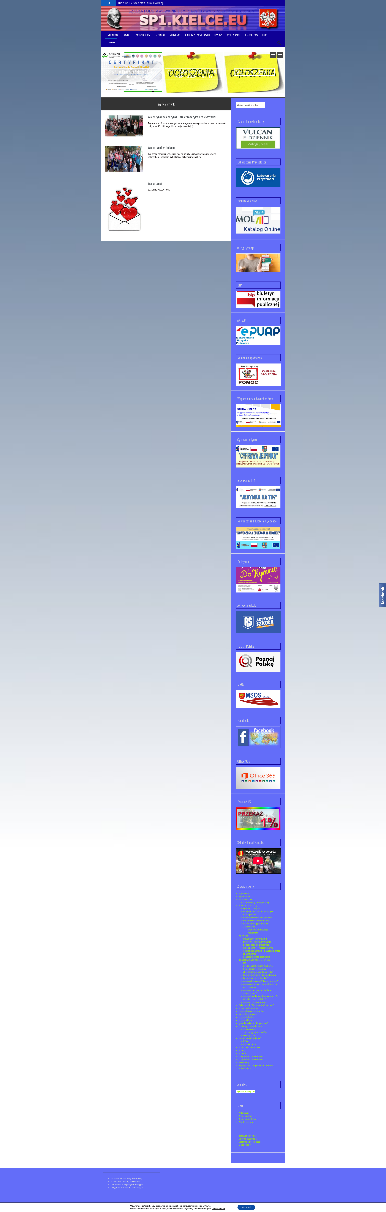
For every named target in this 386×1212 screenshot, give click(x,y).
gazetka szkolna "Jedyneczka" (253, 1023)
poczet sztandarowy (248, 1008)
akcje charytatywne (248, 1014)
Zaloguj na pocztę (247, 1136)
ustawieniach (218, 1208)
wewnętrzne (249, 1035)
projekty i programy (248, 905)
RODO (264, 35)
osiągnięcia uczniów (257, 1032)
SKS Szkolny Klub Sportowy (256, 902)
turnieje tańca (249, 1044)
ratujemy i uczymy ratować (256, 920)
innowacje (243, 936)
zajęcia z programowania (255, 1002)
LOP (245, 963)
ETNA (246, 1041)
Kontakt (111, 42)
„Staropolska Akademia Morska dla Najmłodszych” (255, 77)
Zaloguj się (244, 1113)
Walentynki (155, 183)
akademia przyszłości (258, 930)
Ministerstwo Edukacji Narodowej (126, 1178)
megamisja (253, 933)
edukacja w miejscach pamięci (257, 917)
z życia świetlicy (246, 1017)
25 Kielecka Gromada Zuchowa (258, 966)
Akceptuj (246, 1207)
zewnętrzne (249, 1029)
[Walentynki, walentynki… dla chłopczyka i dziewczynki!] (124, 125)
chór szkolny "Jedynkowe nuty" (258, 972)
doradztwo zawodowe (249, 1047)
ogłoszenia (244, 893)
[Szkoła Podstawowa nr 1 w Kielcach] (114, 18)
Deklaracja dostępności (250, 1142)
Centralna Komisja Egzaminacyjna (127, 1184)
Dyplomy (218, 35)
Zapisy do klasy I (143, 35)
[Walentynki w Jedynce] (124, 159)
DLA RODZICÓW (251, 35)
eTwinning (244, 1062)
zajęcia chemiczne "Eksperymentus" (260, 981)
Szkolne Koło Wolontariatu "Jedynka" (256, 1005)
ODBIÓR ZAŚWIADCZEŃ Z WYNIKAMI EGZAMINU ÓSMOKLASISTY (131, 74)
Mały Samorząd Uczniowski (252, 1056)
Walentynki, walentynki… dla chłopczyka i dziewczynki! (182, 117)
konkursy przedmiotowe (250, 1026)
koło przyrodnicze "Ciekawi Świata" (260, 975)
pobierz (242, 1053)
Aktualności (113, 35)
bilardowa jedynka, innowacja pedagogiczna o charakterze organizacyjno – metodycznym (258, 945)
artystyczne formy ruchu (255, 939)
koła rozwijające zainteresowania (255, 960)
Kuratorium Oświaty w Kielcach (125, 1181)
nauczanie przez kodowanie (256, 957)
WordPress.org (246, 1122)
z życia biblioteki (246, 1020)
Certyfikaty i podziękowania (197, 35)
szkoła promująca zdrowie (255, 923)
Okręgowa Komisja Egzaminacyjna (127, 1187)
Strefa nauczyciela (248, 1139)
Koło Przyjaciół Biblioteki (254, 969)
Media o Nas (175, 35)
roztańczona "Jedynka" (250, 1038)
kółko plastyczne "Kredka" (255, 978)
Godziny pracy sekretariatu (131, 3)
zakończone (249, 926)
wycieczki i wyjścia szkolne (251, 1011)
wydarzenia (244, 896)
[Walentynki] (124, 209)
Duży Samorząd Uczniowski (252, 1059)
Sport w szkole (234, 35)
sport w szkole (245, 899)
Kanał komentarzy (247, 1119)
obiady (242, 1050)
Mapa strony (245, 1145)
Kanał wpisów (245, 1116)
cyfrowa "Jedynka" (252, 908)
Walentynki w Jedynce (161, 147)
